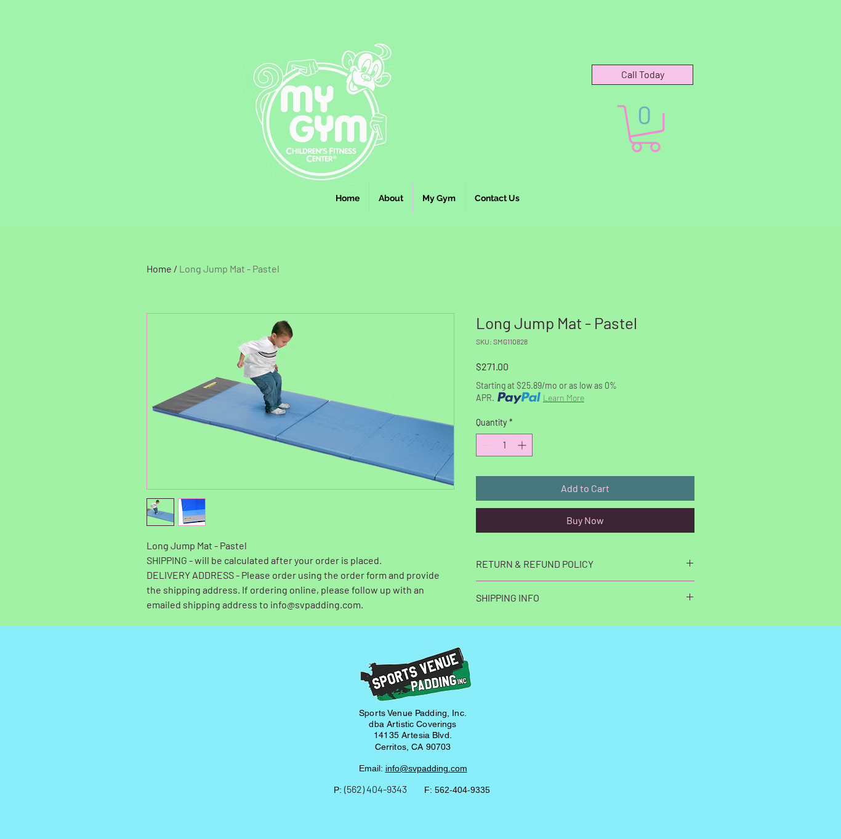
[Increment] (523, 445)
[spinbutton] (504, 445)
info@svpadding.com (426, 768)
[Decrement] (485, 445)
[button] (646, 128)
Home (159, 268)
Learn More (563, 397)
